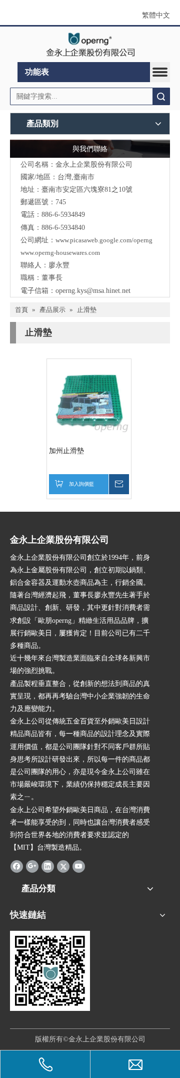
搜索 (161, 96)
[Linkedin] (48, 865)
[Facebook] (16, 865)
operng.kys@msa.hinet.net (93, 290)
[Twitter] (63, 865)
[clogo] (90, 44)
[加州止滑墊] (89, 401)
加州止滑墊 (66, 451)
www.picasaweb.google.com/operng (104, 240)
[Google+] (32, 865)
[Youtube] (78, 865)
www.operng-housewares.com (60, 252)
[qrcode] (50, 971)
